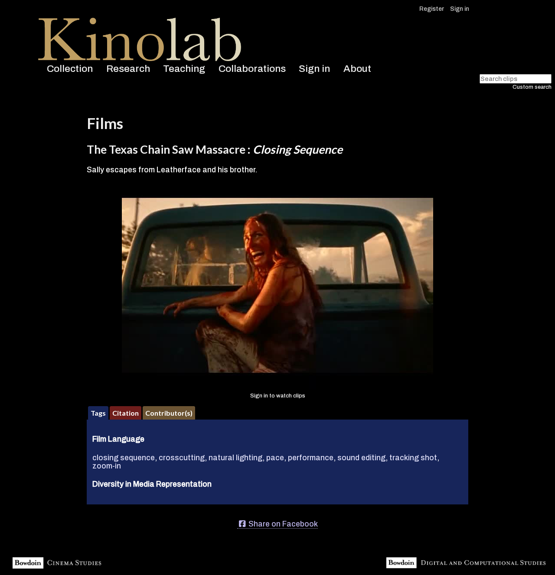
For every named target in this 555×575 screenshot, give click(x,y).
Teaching (184, 68)
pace (275, 458)
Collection (70, 68)
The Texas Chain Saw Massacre (166, 149)
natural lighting (235, 458)
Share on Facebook (282, 524)
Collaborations (252, 68)
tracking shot (413, 458)
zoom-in (106, 466)
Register (431, 9)
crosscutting (182, 458)
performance (310, 458)
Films (105, 123)
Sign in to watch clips (277, 396)
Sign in (459, 9)
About (357, 68)
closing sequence (123, 458)
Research (128, 68)
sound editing (361, 458)
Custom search (532, 87)
